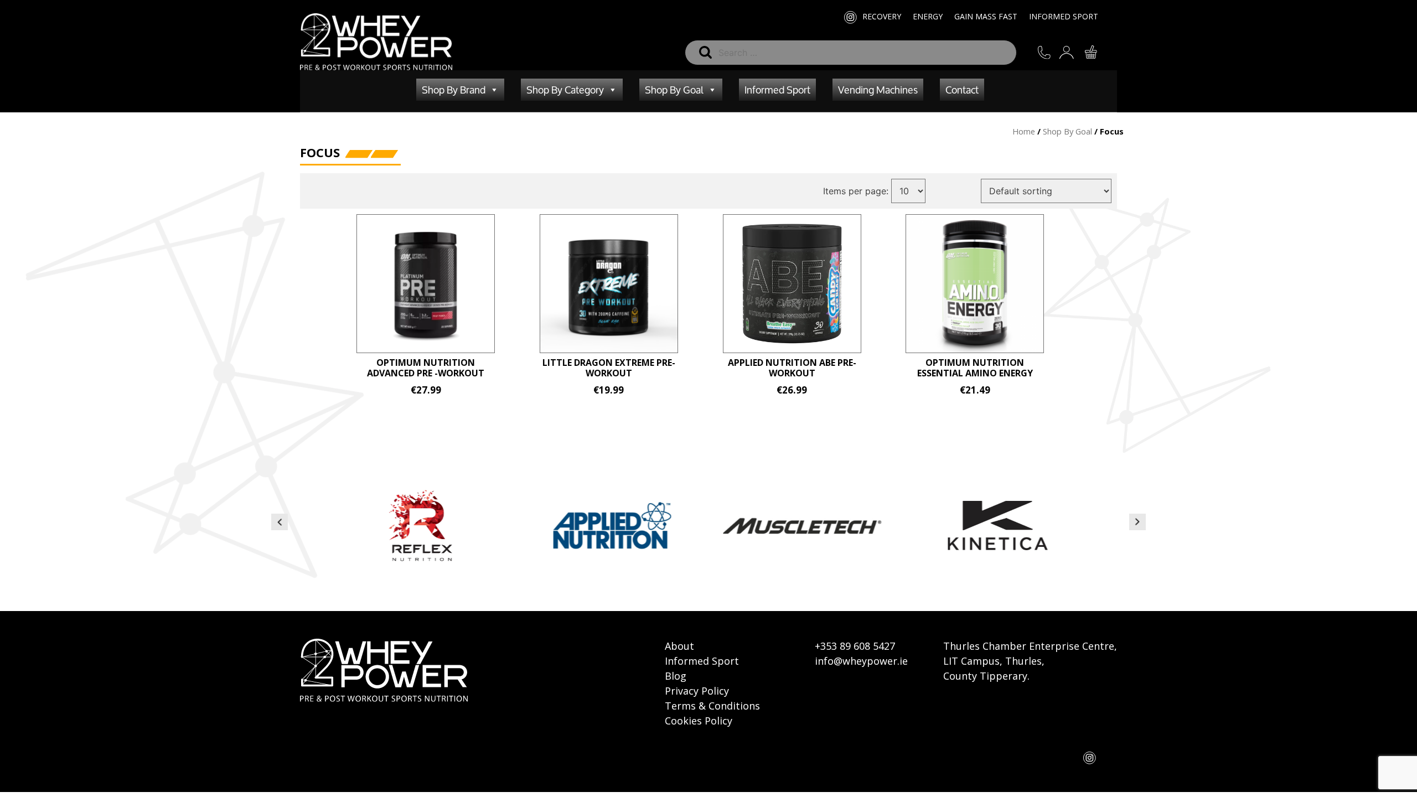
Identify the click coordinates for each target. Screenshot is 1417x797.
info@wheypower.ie (861, 660)
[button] (279, 522)
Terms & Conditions (712, 705)
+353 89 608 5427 (855, 646)
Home (1023, 131)
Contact (962, 89)
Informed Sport (1063, 16)
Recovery (881, 16)
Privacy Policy (697, 690)
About (679, 646)
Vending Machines (878, 89)
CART (1098, 52)
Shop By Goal (674, 89)
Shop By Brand (453, 89)
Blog (675, 675)
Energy (928, 16)
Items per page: (855, 190)
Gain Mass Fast (985, 16)
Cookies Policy (698, 720)
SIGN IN (1075, 52)
